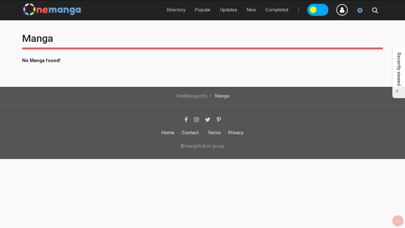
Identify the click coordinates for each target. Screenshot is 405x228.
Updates (228, 10)
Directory (176, 10)
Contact (190, 133)
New (251, 10)
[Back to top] (397, 220)
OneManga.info (192, 96)
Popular (203, 10)
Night (323, 9)
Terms (214, 133)
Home (168, 133)
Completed (276, 10)
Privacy (235, 133)
